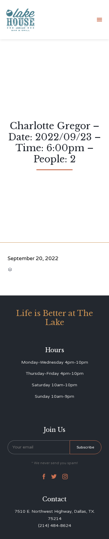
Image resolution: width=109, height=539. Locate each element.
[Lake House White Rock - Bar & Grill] (20, 20)
